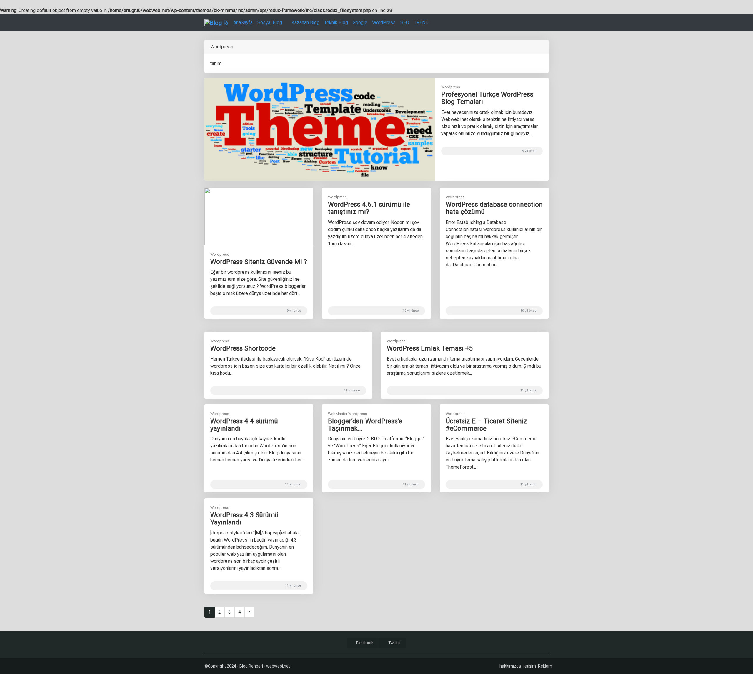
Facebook (364, 642)
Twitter (394, 642)
